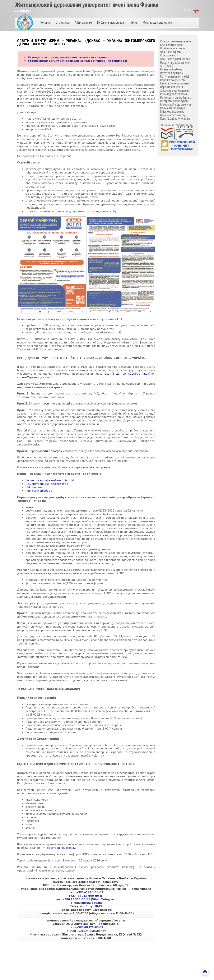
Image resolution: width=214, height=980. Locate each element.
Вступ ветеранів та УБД (174, 76)
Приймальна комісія (172, 48)
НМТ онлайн (33, 487)
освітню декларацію (58, 403)
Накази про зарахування (175, 62)
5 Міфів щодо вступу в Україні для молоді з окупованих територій (77, 60)
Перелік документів (172, 80)
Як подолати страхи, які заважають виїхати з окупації (68, 57)
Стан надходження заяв (175, 59)
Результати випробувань (175, 97)
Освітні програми (170, 52)
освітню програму (51, 451)
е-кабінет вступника (97, 467)
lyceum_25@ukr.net (92, 931)
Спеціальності (169, 55)
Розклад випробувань (174, 94)
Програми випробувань (174, 101)
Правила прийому (171, 69)
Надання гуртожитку (172, 115)
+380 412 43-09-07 (89, 892)
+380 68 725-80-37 (89, 927)
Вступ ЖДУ (94, 906)
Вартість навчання (171, 87)
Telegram (108, 899)
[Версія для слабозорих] (205, 972)
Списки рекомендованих (175, 41)
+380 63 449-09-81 (89, 895)
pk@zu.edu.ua (91, 902)
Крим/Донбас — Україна (175, 118)
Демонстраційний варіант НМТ (46, 483)
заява (29, 507)
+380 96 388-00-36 (76, 899)
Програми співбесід (38, 490)
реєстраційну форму (61, 847)
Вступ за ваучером (171, 73)
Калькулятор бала (171, 45)
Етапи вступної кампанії (175, 83)
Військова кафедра (172, 111)
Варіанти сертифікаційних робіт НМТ (50, 480)
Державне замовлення (174, 90)
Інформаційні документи (175, 104)
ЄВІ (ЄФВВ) (166, 66)
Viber (96, 899)
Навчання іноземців (172, 108)
